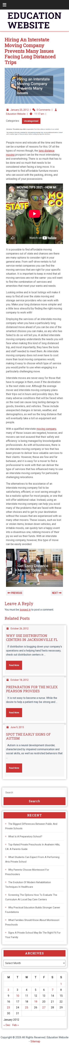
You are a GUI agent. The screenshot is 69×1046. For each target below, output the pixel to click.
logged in (25, 609)
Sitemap (35, 1041)
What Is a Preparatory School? (25, 836)
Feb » (15, 1025)
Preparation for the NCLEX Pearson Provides (32, 689)
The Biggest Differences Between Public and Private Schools (31, 826)
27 (43, 1007)
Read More (12, 663)
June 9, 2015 (17, 727)
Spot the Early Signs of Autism (28, 736)
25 (26, 1007)
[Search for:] (34, 792)
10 (17, 995)
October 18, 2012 (19, 680)
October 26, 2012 (19, 628)
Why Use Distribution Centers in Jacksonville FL (32, 637)
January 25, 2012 (19, 109)
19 (35, 1001)
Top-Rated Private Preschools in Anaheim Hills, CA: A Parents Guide (32, 847)
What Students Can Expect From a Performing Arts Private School (32, 859)
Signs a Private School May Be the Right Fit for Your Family (33, 935)
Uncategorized (31, 121)
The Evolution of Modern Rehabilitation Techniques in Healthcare (28, 884)
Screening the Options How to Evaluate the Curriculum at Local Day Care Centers (31, 897)
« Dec (7, 1025)
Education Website (16, 113)
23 (8, 1007)
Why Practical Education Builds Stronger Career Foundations (32, 910)
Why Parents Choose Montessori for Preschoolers (27, 872)
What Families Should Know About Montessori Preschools (32, 922)
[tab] (2, 5)
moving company (46, 428)
